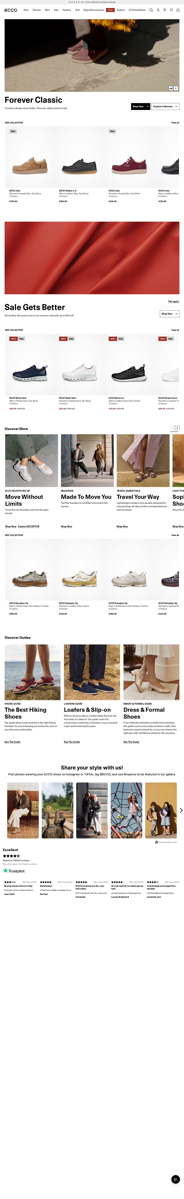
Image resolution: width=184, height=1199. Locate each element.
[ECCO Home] (10, 10)
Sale (110, 10)
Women (37, 10)
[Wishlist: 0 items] (171, 10)
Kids (56, 10)
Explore (121, 10)
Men (47, 10)
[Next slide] (177, 428)
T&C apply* (173, 301)
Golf (77, 10)
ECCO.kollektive (137, 10)
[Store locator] (164, 10)
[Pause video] (176, 88)
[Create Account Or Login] (158, 10)
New (26, 10)
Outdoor (67, 10)
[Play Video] (92, 55)
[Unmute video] (171, 88)
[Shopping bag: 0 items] (178, 10)
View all (175, 122)
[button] (92, 55)
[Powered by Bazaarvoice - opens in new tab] (166, 842)
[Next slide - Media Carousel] (181, 810)
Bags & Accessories (94, 10)
